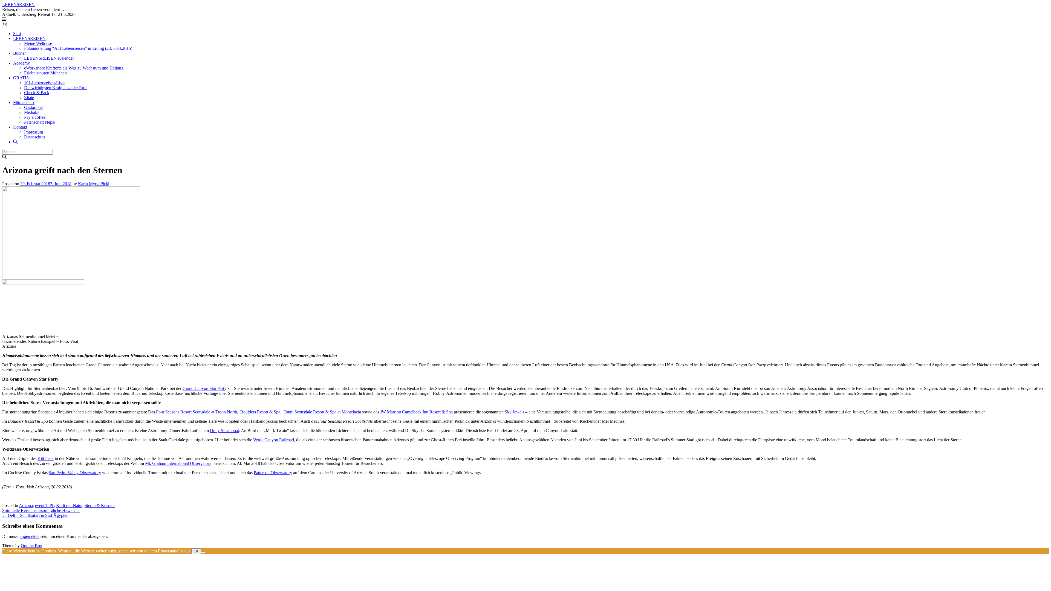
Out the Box (31, 545)
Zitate (29, 97)
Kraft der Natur (69, 505)
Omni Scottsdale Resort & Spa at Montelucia (322, 412)
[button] (4, 19)
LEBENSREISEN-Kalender (49, 58)
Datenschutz (34, 137)
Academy (21, 63)
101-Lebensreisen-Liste (44, 82)
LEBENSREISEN (18, 4)
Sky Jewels (514, 412)
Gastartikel (33, 107)
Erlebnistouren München (45, 73)
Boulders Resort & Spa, (261, 412)
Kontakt (20, 127)
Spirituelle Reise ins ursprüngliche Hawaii (41, 510)
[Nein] (203, 552)
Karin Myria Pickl (93, 183)
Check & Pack (36, 92)
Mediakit (31, 112)
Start (17, 33)
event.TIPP (44, 505)
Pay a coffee (34, 117)
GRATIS (21, 78)
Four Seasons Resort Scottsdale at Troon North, (197, 412)
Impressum (33, 132)
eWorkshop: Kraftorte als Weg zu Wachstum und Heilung (73, 68)
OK (196, 551)
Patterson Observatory (273, 472)
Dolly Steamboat (224, 430)
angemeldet (29, 536)
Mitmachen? (23, 102)
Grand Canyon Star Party (204, 388)
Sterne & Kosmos (100, 505)
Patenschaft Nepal (39, 122)
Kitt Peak (45, 458)
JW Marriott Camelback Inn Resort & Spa (416, 412)
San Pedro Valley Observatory (75, 472)
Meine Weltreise (38, 43)
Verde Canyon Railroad (273, 440)
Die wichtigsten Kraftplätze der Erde (55, 87)
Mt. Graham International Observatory (178, 463)
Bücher (19, 53)
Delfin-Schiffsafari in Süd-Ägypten (35, 515)
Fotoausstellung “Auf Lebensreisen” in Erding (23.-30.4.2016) (78, 48)
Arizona (26, 505)
